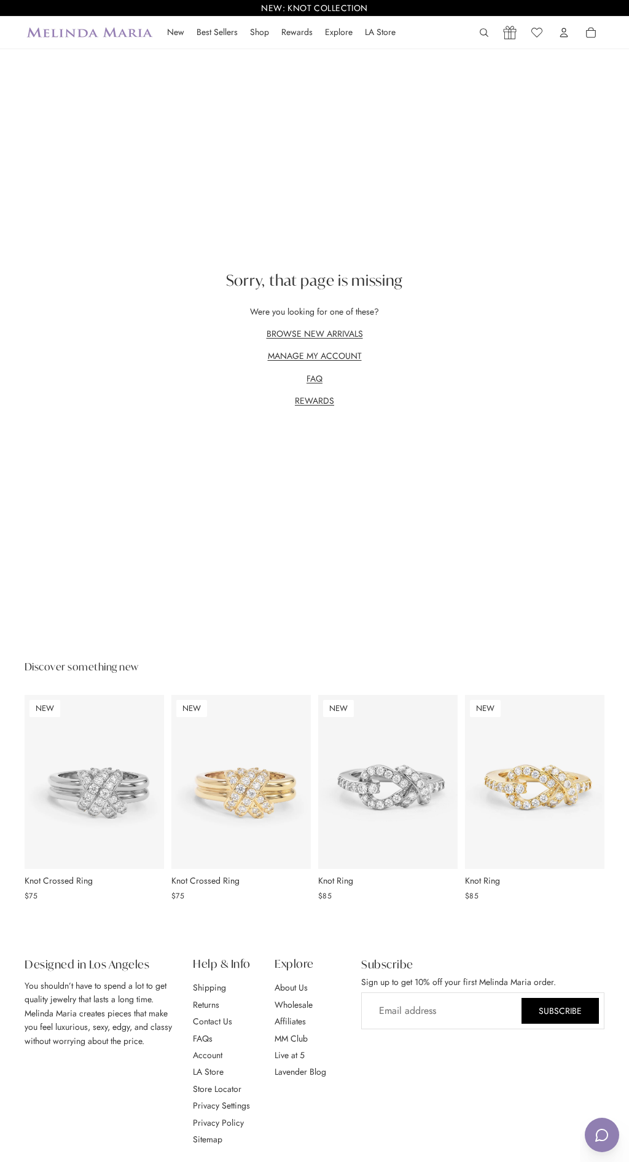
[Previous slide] (38, 781)
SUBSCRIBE (560, 1011)
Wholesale (294, 1004)
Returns (206, 1004)
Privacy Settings (221, 1105)
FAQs (203, 1038)
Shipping (209, 987)
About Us (291, 987)
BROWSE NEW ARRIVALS (315, 334)
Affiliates (290, 1021)
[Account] (563, 32)
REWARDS (314, 401)
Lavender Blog (300, 1072)
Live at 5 (290, 1055)
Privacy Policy (218, 1122)
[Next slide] (150, 781)
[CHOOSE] (145, 850)
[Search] (484, 32)
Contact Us (212, 1021)
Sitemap (207, 1139)
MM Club (291, 1038)
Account (207, 1055)
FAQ (314, 378)
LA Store (208, 1072)
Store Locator (217, 1088)
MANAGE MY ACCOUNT (315, 356)
